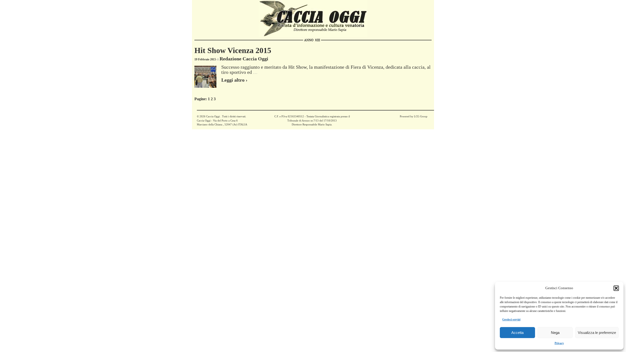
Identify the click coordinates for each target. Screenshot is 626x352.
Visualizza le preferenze (597, 332)
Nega (555, 332)
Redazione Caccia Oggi (244, 58)
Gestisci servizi (511, 319)
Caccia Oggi (213, 116)
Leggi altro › (234, 80)
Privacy (559, 343)
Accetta (517, 332)
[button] (616, 288)
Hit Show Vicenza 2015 (232, 50)
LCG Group (420, 116)
